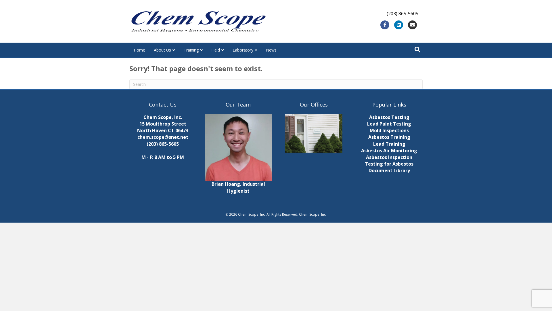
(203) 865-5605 (163, 144)
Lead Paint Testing (389, 124)
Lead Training (389, 144)
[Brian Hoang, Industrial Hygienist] (238, 147)
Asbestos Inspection (389, 157)
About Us (162, 50)
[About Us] (313, 133)
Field (215, 50)
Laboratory (243, 50)
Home (139, 50)
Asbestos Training (389, 137)
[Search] (417, 49)
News (271, 50)
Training (191, 50)
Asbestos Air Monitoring (389, 150)
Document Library (389, 170)
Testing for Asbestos (389, 164)
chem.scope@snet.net (162, 137)
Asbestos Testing (389, 117)
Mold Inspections (389, 130)
